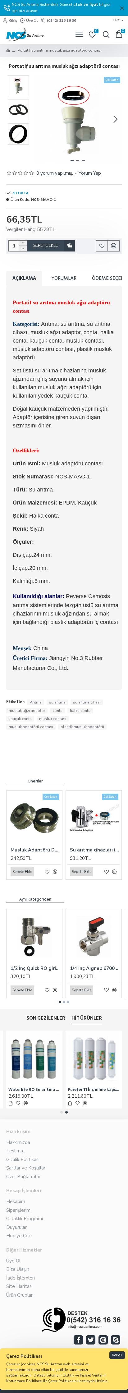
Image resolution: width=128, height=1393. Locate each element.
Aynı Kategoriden (35, 899)
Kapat (117, 1355)
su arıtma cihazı (86, 702)
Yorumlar (64, 278)
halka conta (80, 710)
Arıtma (36, 702)
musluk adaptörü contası (31, 726)
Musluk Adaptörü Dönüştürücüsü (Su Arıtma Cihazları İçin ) (36, 850)
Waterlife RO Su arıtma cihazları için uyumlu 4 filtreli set (34, 1089)
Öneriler (35, 781)
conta (57, 710)
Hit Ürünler (86, 1018)
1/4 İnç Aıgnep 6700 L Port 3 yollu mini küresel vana (95, 968)
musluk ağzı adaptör (27, 710)
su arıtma (57, 702)
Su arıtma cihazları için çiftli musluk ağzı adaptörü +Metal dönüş (95, 850)
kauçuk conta (20, 718)
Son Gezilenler (45, 1018)
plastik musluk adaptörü (82, 726)
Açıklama (24, 278)
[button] (40, 119)
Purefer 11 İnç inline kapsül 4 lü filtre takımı (94, 1089)
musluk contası (52, 718)
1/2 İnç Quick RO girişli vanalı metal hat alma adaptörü (36, 968)
